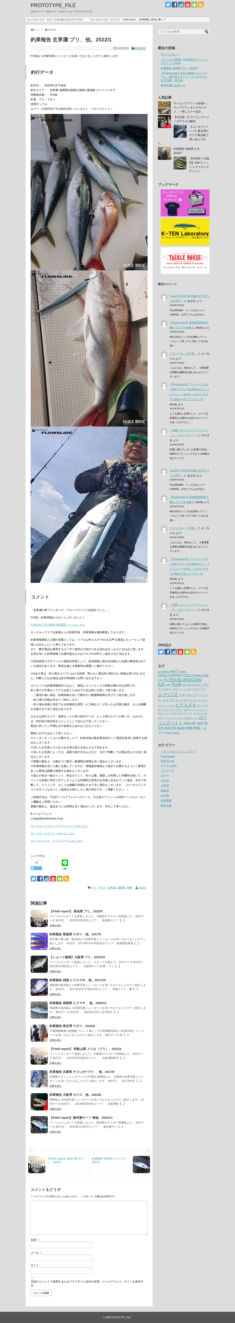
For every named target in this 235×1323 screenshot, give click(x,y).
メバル (196, 713)
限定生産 (166, 805)
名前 (35, 1239)
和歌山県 (189, 723)
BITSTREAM (164, 672)
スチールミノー (189, 695)
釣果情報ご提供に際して (152, 19)
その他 (165, 780)
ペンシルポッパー (199, 710)
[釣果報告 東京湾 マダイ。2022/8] (39, 1033)
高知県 (176, 733)
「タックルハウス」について (104, 19)
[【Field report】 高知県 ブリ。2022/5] (39, 918)
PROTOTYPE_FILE (53, 5)
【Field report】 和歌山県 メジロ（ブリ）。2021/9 (85, 1049)
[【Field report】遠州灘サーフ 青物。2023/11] (39, 1124)
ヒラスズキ (186, 705)
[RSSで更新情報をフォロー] (201, 4)
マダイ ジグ (163, 713)
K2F (161, 684)
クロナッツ (177, 689)
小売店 (165, 785)
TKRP (184, 685)
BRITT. (174, 671)
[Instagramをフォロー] (181, 4)
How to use (167, 760)
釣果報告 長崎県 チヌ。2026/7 (179, 68)
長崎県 (181, 728)
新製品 (165, 790)
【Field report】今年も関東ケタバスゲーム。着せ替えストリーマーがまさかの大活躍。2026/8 (184, 77)
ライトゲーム (171, 718)
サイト (35, 1265)
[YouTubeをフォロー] (187, 4)
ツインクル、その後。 (183, 353)
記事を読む (56, 925)
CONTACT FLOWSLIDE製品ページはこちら (58, 624)
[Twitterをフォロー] (168, 4)
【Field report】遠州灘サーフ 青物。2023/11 (81, 1117)
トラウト (203, 700)
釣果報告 (140, 48)
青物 (129, 887)
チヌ (195, 700)
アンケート (167, 770)
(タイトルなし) (170, 54)
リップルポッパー (187, 717)
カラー (165, 775)
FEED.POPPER (170, 675)
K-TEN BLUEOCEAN (183, 679)
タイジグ (169, 700)
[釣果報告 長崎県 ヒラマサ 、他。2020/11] (39, 1010)
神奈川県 (170, 728)
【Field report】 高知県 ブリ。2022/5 (76, 911)
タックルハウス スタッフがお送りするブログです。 (56, 19)
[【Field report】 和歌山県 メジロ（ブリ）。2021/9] (39, 1056)
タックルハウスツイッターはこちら (53, 833)
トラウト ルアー (166, 705)
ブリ (94, 887)
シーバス (168, 694)
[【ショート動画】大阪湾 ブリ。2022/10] (39, 964)
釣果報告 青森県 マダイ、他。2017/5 (75, 934)
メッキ (189, 713)
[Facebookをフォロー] (174, 4)
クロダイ (166, 689)
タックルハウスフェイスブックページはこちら (59, 826)
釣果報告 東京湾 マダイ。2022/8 (72, 1026)
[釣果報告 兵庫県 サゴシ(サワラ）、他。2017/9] (39, 1079)
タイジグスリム (184, 700)
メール (36, 1252)
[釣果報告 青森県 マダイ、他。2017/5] (39, 941)
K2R (168, 685)
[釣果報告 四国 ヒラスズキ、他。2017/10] (39, 987)
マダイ (102, 887)
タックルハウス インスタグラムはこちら (57, 840)
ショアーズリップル (195, 689)
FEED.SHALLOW (195, 675)
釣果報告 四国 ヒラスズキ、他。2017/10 (78, 980)
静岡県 (168, 733)
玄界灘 (112, 887)
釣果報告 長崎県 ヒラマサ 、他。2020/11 (78, 1003)
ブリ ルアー (184, 709)
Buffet (183, 671)
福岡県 (121, 887)
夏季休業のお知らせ (173, 85)
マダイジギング (178, 713)
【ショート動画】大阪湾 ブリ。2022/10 (77, 957)
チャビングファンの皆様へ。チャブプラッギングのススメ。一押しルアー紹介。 (191, 107)
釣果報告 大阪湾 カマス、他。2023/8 (75, 1094)
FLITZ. (161, 680)
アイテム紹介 (169, 765)
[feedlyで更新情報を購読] (194, 4)
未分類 (165, 795)
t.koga (142, 887)
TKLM (176, 684)
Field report (129, 19)
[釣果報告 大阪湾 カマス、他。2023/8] (39, 1101)
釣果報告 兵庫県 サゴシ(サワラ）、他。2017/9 (82, 1072)
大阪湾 (200, 723)
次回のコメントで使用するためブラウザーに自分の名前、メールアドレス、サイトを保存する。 (87, 1283)
